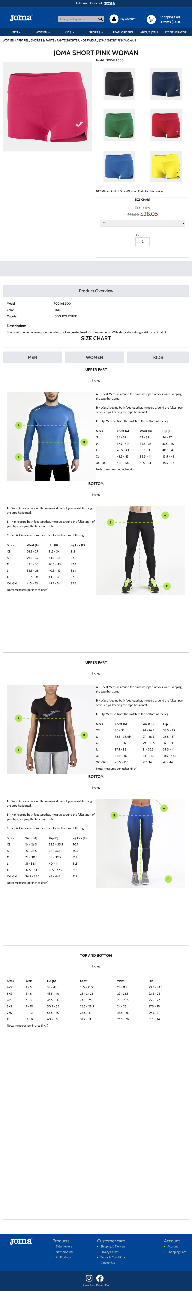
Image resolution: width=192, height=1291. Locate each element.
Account (172, 1246)
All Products (63, 1257)
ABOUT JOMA (149, 32)
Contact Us (107, 1263)
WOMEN (41, 32)
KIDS (68, 32)
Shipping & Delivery (112, 1246)
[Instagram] (90, 1281)
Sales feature (64, 1246)
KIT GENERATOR (176, 32)
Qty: (137, 235)
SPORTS (94, 32)
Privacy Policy (109, 1252)
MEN (15, 32)
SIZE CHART (143, 199)
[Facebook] (101, 1281)
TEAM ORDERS (123, 32)
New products (65, 1252)
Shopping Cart (176, 1252)
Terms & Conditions (112, 1257)
